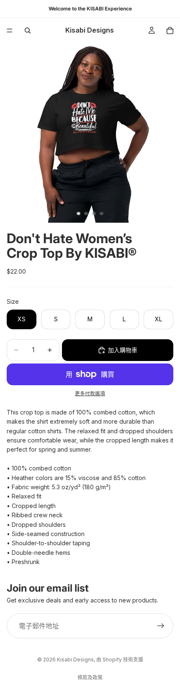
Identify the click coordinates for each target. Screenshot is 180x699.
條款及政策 (90, 677)
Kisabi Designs (75, 659)
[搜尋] (27, 30)
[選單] (9, 30)
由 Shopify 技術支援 (119, 659)
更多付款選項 (90, 394)
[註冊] (161, 626)
